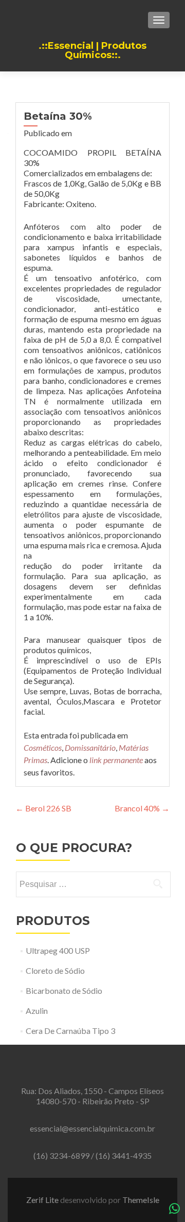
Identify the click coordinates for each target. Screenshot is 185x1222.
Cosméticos (43, 747)
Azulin (37, 1010)
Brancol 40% (142, 808)
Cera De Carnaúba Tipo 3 (70, 1030)
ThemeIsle (140, 1200)
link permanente (116, 760)
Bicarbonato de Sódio (64, 990)
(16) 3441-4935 (124, 1155)
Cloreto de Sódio (55, 970)
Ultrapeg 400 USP (58, 950)
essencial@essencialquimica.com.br (92, 1128)
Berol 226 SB (43, 808)
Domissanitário (90, 747)
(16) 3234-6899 (62, 1155)
